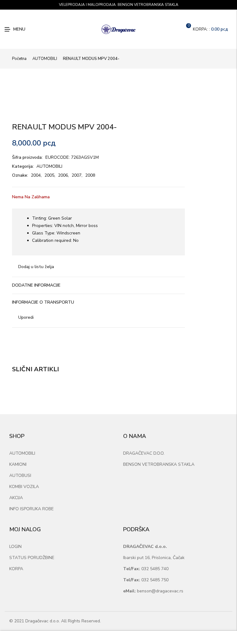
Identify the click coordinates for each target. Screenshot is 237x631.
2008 (90, 175)
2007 (76, 175)
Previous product (216, 59)
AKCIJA (16, 498)
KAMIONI (18, 464)
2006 (63, 175)
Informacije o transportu (43, 302)
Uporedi (26, 317)
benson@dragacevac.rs (153, 591)
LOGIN (15, 546)
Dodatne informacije (36, 285)
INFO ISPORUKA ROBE (31, 509)
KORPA (16, 569)
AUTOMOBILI (44, 58)
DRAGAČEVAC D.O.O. (143, 453)
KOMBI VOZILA (24, 487)
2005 (49, 175)
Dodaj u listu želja (36, 267)
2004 (36, 175)
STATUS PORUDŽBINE (31, 558)
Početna (19, 58)
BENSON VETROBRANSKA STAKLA (158, 464)
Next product (223, 59)
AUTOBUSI (20, 475)
